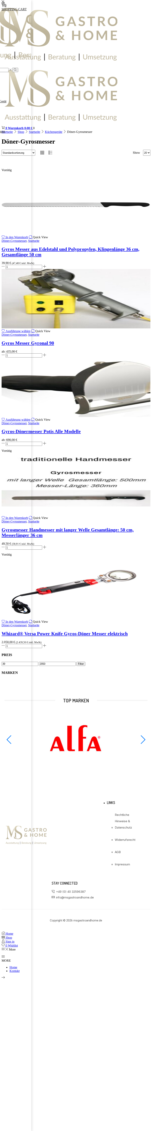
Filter (81, 663)
